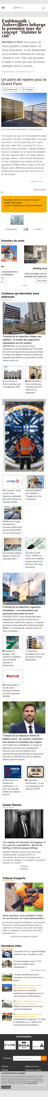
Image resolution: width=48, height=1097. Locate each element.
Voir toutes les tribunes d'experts (24, 936)
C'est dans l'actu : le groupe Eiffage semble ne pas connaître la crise (19, 400)
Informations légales (33, 1069)
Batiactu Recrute (32, 1065)
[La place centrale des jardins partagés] (44, 122)
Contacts (4, 1065)
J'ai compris (6, 1087)
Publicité (4, 1069)
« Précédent (11, 229)
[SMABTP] (24, 1044)
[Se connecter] (43, 7)
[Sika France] (38, 1044)
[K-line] (10, 1044)
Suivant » (38, 229)
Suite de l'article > (40, 190)
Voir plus (24, 865)
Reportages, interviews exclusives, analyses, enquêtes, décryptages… (23, 203)
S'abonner (24, 868)
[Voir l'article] (43, 401)
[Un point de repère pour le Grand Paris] (3, 122)
